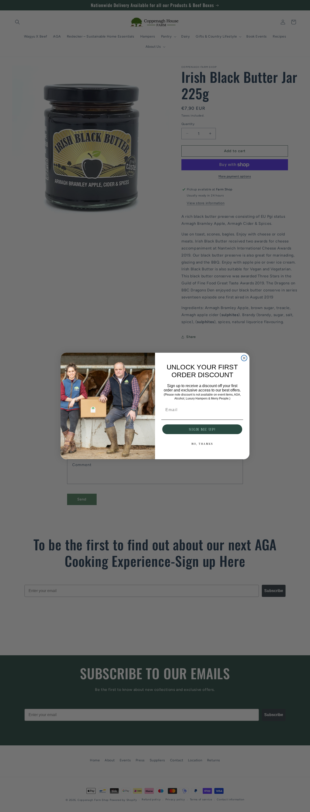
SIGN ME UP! (202, 429)
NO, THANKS (202, 443)
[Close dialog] (244, 358)
